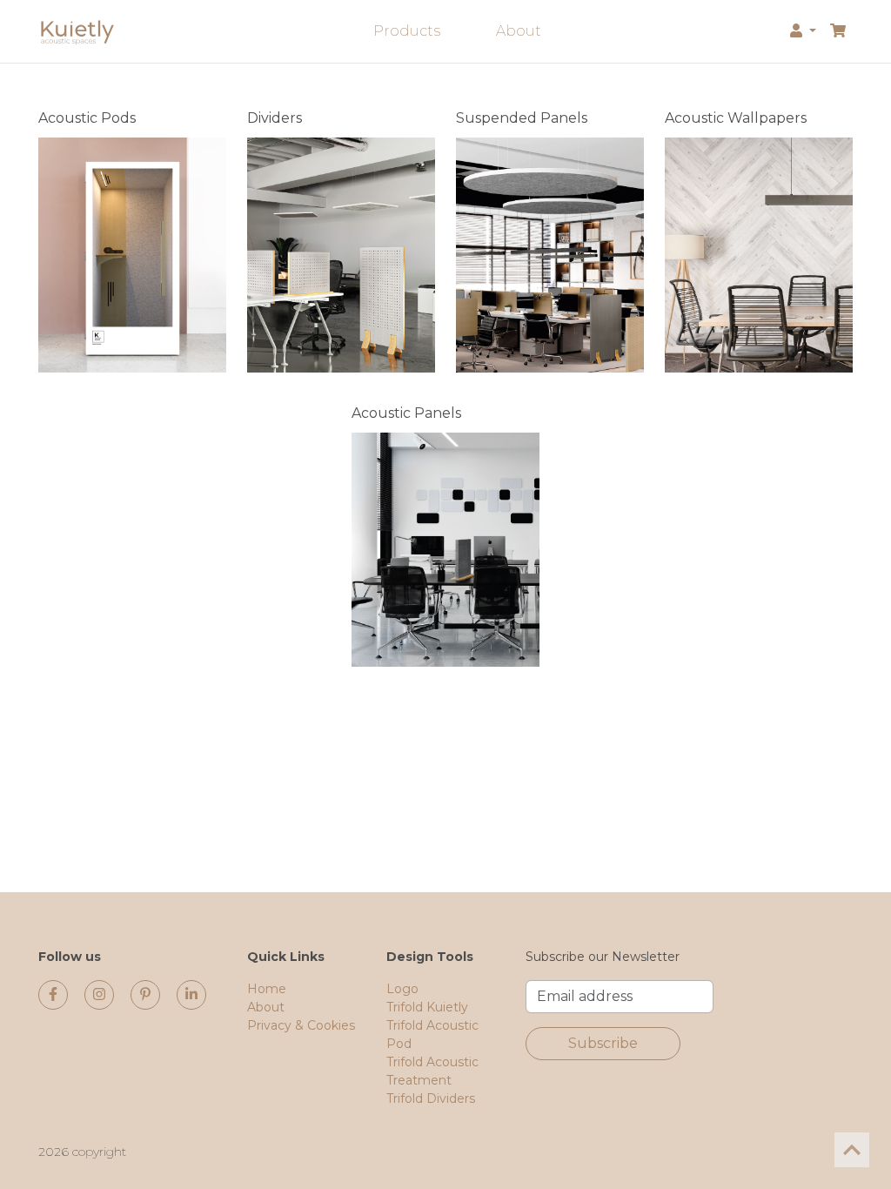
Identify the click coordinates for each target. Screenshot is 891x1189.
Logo (402, 989)
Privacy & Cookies (301, 1025)
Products (406, 31)
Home (266, 989)
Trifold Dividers (430, 1098)
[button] (803, 31)
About (518, 31)
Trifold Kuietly (427, 1007)
